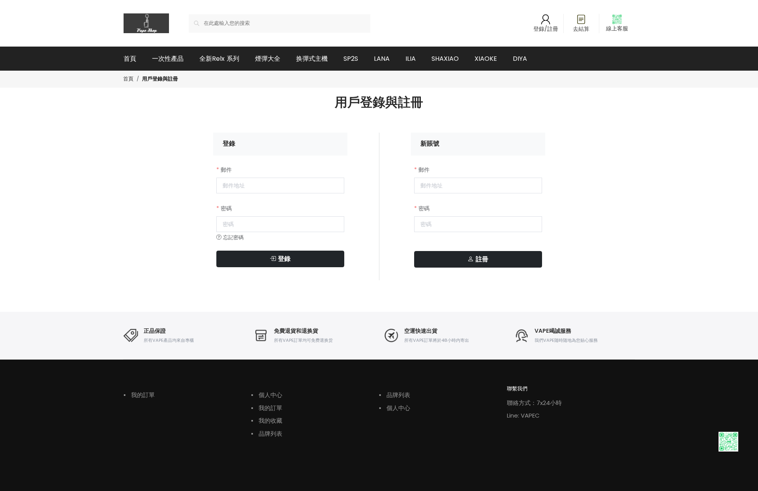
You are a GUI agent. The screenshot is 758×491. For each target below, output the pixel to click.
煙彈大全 (267, 58)
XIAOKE (486, 58)
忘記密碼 (232, 237)
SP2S (350, 58)
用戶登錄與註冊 (160, 79)
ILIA (410, 58)
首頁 (130, 58)
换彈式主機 (312, 58)
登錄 (283, 259)
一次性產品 (168, 58)
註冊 (481, 259)
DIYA (520, 58)
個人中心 (266, 395)
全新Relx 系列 (219, 58)
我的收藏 (266, 420)
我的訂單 (139, 395)
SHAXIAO (445, 58)
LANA (382, 58)
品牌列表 (266, 433)
